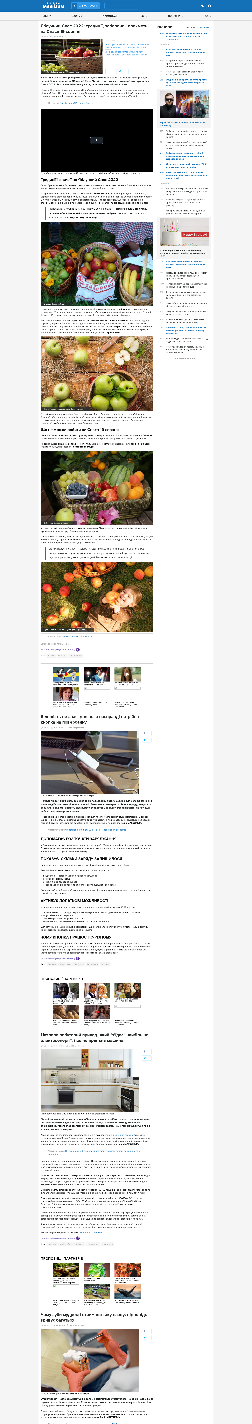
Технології (92, 964)
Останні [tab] (191, 27)
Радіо (207, 16)
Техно (143, 16)
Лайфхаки (78, 964)
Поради (52, 964)
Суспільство (75, 655)
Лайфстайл (110, 16)
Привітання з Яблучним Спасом (76, 103)
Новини (46, 16)
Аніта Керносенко (76, 727)
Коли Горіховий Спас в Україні (76, 636)
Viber (78, 650)
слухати (88, 5)
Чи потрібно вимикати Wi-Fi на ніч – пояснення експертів (95, 829)
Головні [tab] (204, 27)
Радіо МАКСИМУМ (60, 644)
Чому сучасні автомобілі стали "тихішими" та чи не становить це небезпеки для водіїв (127, 46)
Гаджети (105, 964)
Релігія (51, 655)
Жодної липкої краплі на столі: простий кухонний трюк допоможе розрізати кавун (126, 53)
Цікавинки (107, 1244)
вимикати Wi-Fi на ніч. (91, 1232)
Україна (62, 655)
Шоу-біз (77, 16)
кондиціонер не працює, (120, 1135)
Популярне (175, 16)
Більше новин (186, 358)
